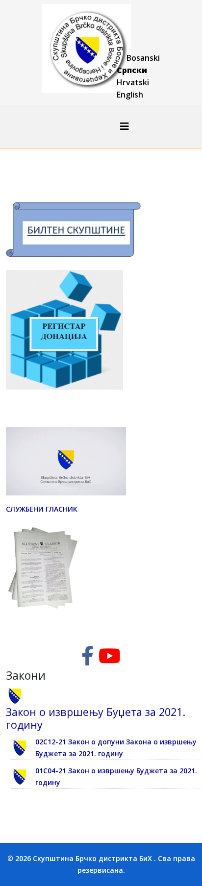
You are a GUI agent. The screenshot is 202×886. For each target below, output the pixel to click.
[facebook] (87, 660)
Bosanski (143, 57)
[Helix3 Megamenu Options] (124, 126)
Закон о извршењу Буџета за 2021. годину (95, 718)
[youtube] (110, 660)
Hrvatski (133, 82)
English (130, 94)
